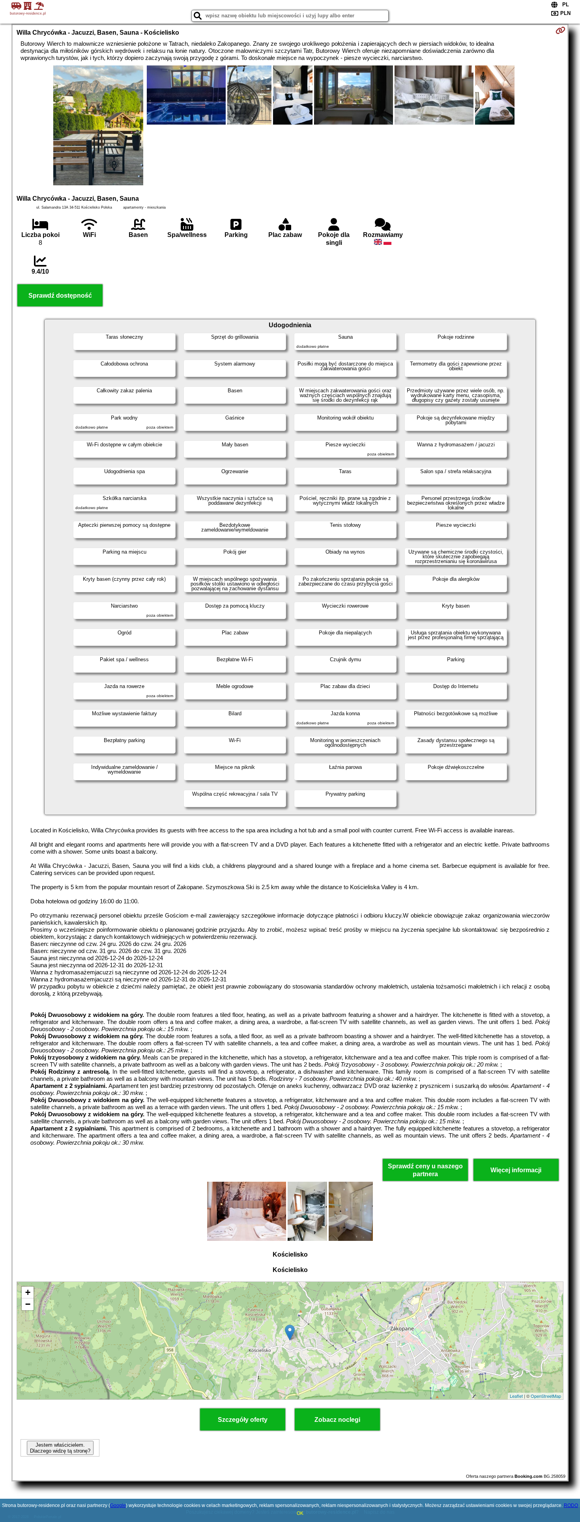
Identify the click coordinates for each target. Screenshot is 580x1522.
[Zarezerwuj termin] (560, 30)
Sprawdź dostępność (60, 295)
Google (118, 1505)
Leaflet (516, 1396)
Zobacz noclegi (337, 1419)
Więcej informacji (515, 1170)
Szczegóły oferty (243, 1419)
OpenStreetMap (546, 1396)
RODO (571, 1505)
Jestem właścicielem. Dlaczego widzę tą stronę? (60, 1448)
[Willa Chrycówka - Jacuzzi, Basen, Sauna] (98, 126)
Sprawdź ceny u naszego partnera (425, 1170)
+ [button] (27, 1292)
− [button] (27, 1304)
